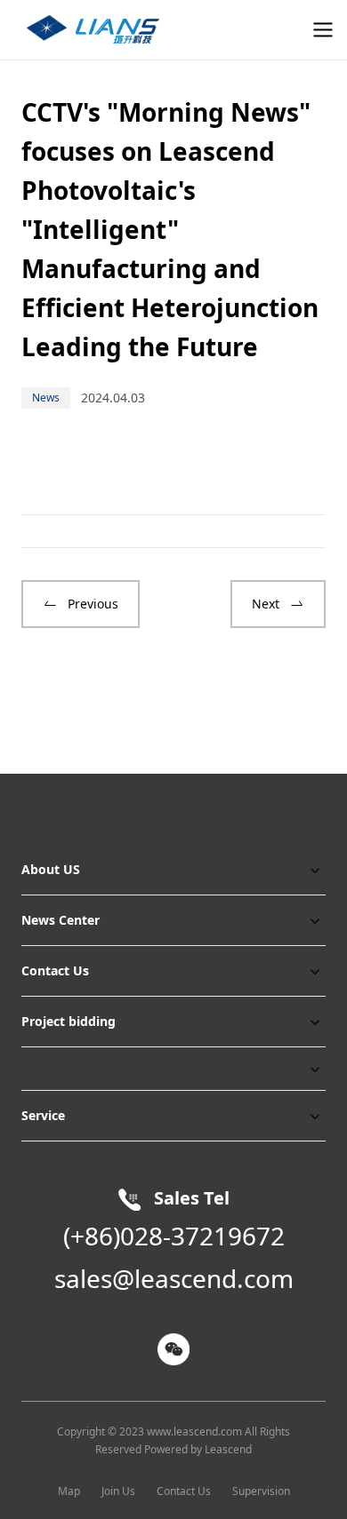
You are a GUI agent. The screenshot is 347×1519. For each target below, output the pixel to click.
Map (69, 1491)
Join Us (118, 1491)
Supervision (261, 1491)
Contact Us (184, 1491)
